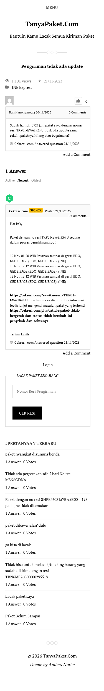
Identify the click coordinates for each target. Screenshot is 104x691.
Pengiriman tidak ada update (52, 66)
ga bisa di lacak (18, 544)
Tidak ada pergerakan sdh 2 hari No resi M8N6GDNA (38, 476)
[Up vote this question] (78, 101)
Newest (23, 180)
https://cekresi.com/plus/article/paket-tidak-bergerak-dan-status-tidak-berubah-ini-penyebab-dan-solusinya (45, 315)
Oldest (36, 180)
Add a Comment (76, 154)
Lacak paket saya (19, 596)
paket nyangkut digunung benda (32, 454)
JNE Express (22, 87)
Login (48, 364)
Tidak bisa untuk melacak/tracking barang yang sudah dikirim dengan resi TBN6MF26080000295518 (45, 570)
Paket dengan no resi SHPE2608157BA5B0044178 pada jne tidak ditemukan (46, 502)
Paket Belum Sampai (22, 615)
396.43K (36, 210)
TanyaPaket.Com (52, 23)
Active (10, 180)
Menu (52, 7)
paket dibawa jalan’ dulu (25, 525)
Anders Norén (62, 664)
